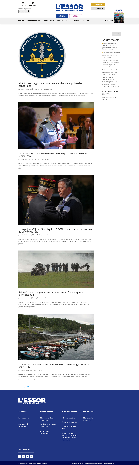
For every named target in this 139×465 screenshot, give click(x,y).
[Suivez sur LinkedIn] (27, 456)
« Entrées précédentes (25, 387)
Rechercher (116, 34)
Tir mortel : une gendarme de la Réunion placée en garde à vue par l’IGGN (53, 366)
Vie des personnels (34, 20)
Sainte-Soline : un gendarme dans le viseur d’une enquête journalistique (50, 293)
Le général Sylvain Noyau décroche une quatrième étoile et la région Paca (52, 155)
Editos (76, 20)
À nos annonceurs (109, 463)
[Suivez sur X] (23, 456)
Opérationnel (49, 20)
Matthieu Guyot (26, 298)
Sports (68, 20)
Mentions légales (77, 463)
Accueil (21, 20)
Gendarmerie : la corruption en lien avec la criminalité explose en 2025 (111, 55)
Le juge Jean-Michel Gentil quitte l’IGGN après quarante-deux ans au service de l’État (55, 230)
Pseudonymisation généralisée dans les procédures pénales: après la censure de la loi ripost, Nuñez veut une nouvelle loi (111, 81)
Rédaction (24, 159)
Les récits (86, 20)
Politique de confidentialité (93, 463)
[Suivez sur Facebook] (19, 456)
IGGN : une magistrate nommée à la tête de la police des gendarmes (50, 84)
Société (60, 20)
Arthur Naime (25, 89)
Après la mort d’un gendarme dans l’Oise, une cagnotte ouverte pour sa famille (111, 72)
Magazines (109, 21)
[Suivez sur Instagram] (31, 456)
